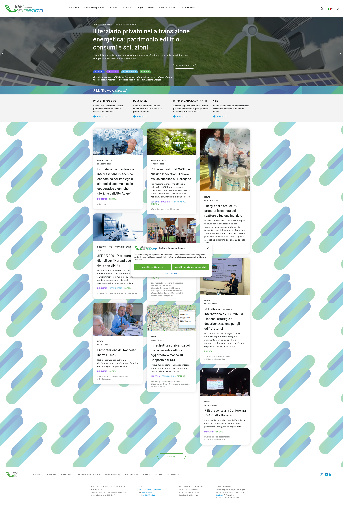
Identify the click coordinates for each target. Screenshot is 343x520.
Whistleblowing (112, 474)
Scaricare (219, 495)
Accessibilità (173, 474)
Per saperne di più (184, 54)
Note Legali (50, 474)
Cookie (167, 273)
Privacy (174, 273)
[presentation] (2, 54)
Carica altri (171, 456)
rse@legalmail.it (148, 495)
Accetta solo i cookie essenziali (190, 267)
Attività (113, 7)
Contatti (36, 474)
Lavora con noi (188, 7)
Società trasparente (94, 7)
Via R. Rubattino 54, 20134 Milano (151, 490)
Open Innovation (167, 7)
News (151, 7)
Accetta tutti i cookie (152, 267)
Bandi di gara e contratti (88, 474)
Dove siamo (66, 474)
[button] (207, 248)
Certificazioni (131, 474)
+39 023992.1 (146, 492)
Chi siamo (74, 7)
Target (139, 7)
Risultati (126, 7)
